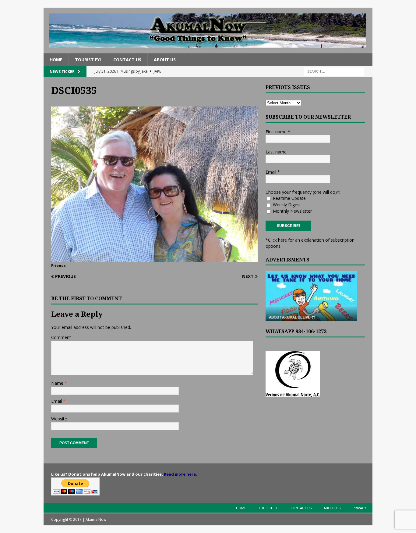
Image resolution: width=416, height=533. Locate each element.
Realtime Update (289, 198)
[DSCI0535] (154, 258)
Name (58, 383)
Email (57, 401)
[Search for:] (334, 71)
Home (56, 60)
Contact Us (127, 60)
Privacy (359, 508)
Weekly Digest (286, 204)
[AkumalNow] (208, 50)
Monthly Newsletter (292, 211)
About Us (165, 60)
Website (59, 419)
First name (278, 132)
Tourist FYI (88, 60)
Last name (276, 152)
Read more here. (180, 474)
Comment (61, 337)
